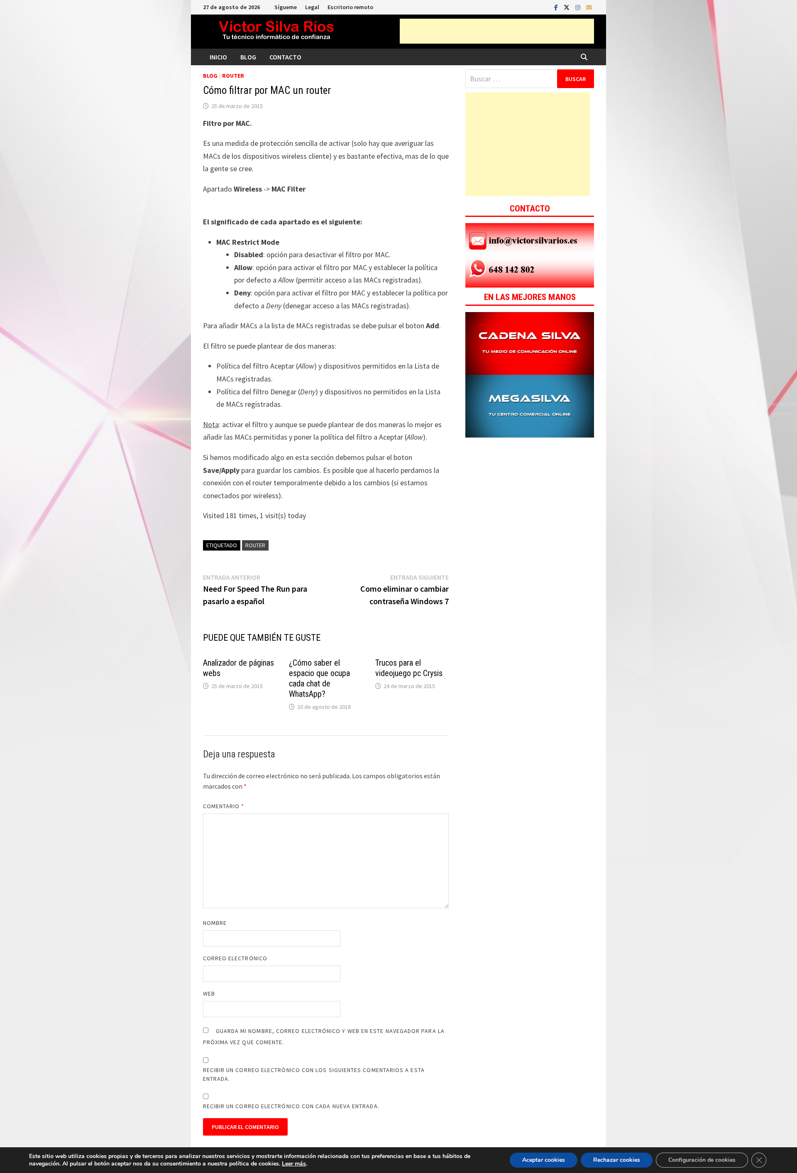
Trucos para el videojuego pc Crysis (409, 668)
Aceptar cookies (543, 1160)
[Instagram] (578, 7)
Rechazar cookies (616, 1160)
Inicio (218, 57)
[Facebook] (557, 7)
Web (209, 993)
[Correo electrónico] (589, 7)
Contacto (285, 57)
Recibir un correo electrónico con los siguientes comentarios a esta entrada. (314, 1074)
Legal (312, 7)
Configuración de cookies (702, 1160)
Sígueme (285, 7)
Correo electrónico (235, 958)
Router (233, 75)
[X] (567, 7)
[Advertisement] (497, 31)
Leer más (294, 1164)
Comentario (223, 806)
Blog (248, 57)
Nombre (215, 923)
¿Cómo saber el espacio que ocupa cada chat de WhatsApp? (319, 678)
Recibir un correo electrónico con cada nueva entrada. (291, 1106)
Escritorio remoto (350, 7)
